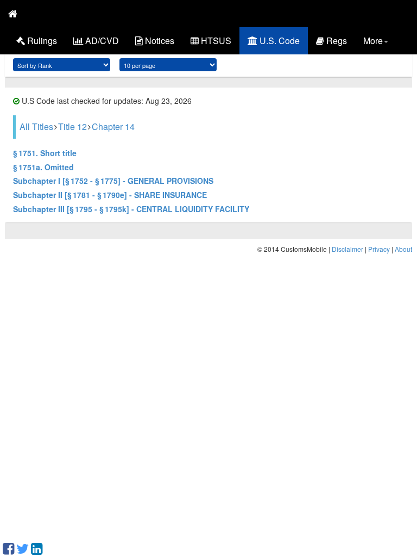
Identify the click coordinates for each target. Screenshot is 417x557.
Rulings (41, 40)
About (403, 248)
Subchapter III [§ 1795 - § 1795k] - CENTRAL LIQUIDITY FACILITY (131, 208)
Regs (335, 40)
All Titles (36, 126)
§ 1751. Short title (45, 152)
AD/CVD (101, 40)
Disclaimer (347, 248)
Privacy (379, 248)
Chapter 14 (113, 126)
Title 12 (72, 126)
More (373, 40)
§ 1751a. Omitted (43, 167)
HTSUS (215, 40)
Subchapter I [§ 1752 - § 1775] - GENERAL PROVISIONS (113, 180)
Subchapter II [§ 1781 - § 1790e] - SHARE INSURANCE (110, 194)
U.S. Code (278, 40)
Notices (158, 40)
